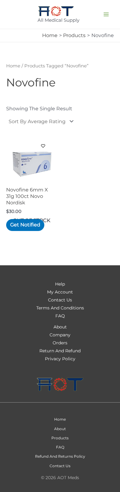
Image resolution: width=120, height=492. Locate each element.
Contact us (60, 466)
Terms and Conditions (60, 308)
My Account (60, 292)
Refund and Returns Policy (60, 456)
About (60, 428)
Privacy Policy (60, 358)
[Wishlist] (43, 155)
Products (60, 438)
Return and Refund (60, 351)
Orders (60, 343)
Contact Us (60, 300)
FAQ (60, 316)
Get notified (25, 225)
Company (60, 335)
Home (13, 66)
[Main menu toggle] (106, 14)
